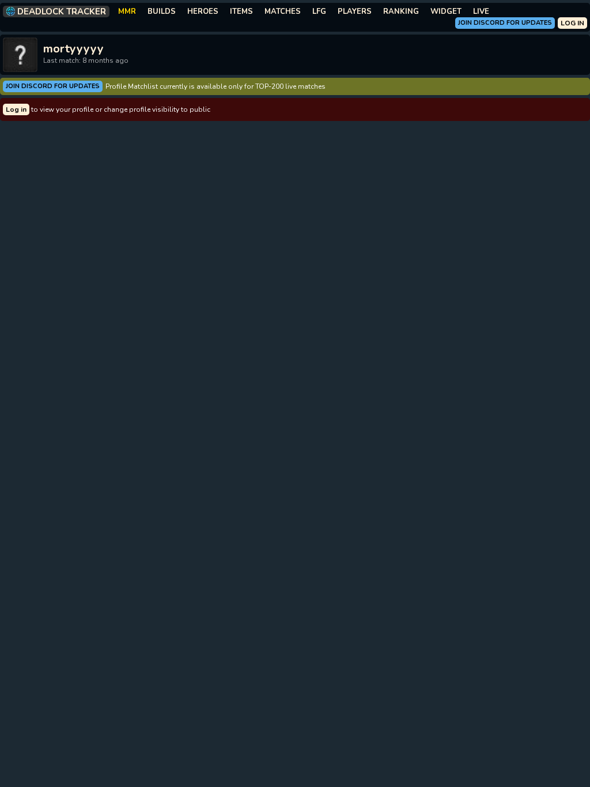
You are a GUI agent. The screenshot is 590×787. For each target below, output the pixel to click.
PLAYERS (355, 11)
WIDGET (446, 11)
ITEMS (241, 11)
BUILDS (162, 11)
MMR (127, 11)
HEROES (202, 11)
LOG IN (572, 23)
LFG (319, 11)
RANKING (401, 11)
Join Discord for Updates (505, 22)
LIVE (481, 11)
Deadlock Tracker (61, 11)
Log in (16, 109)
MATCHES (282, 11)
